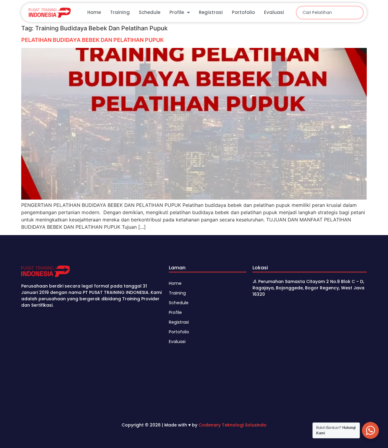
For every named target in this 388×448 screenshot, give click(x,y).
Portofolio (243, 12)
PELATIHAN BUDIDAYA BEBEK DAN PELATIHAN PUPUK (92, 40)
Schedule (149, 12)
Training (120, 12)
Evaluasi (274, 12)
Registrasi (211, 12)
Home (94, 12)
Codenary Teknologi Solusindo (232, 425)
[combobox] (330, 12)
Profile (176, 12)
